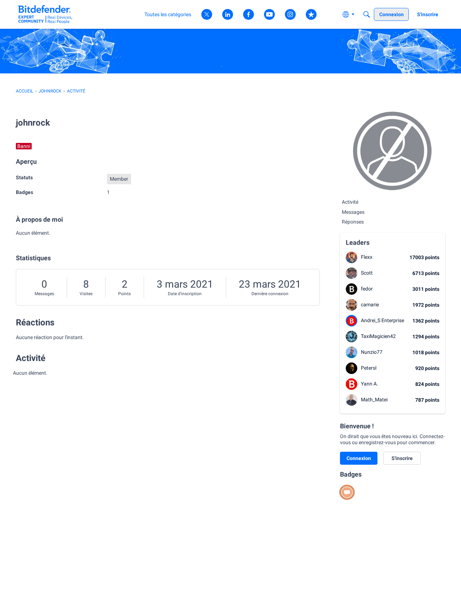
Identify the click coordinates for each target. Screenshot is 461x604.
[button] (351, 257)
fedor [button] (367, 289)
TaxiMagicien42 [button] (378, 336)
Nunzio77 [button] (371, 352)
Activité (350, 202)
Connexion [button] (358, 458)
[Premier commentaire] (347, 492)
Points (124, 293)
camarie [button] (370, 304)
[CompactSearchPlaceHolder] (366, 14)
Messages (44, 293)
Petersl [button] (368, 368)
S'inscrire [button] (402, 458)
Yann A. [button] (369, 384)
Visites (86, 293)
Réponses (353, 222)
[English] (45, 14)
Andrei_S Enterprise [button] (382, 320)
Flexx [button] (366, 257)
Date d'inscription (185, 293)
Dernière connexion (269, 293)
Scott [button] (367, 273)
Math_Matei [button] (374, 399)
